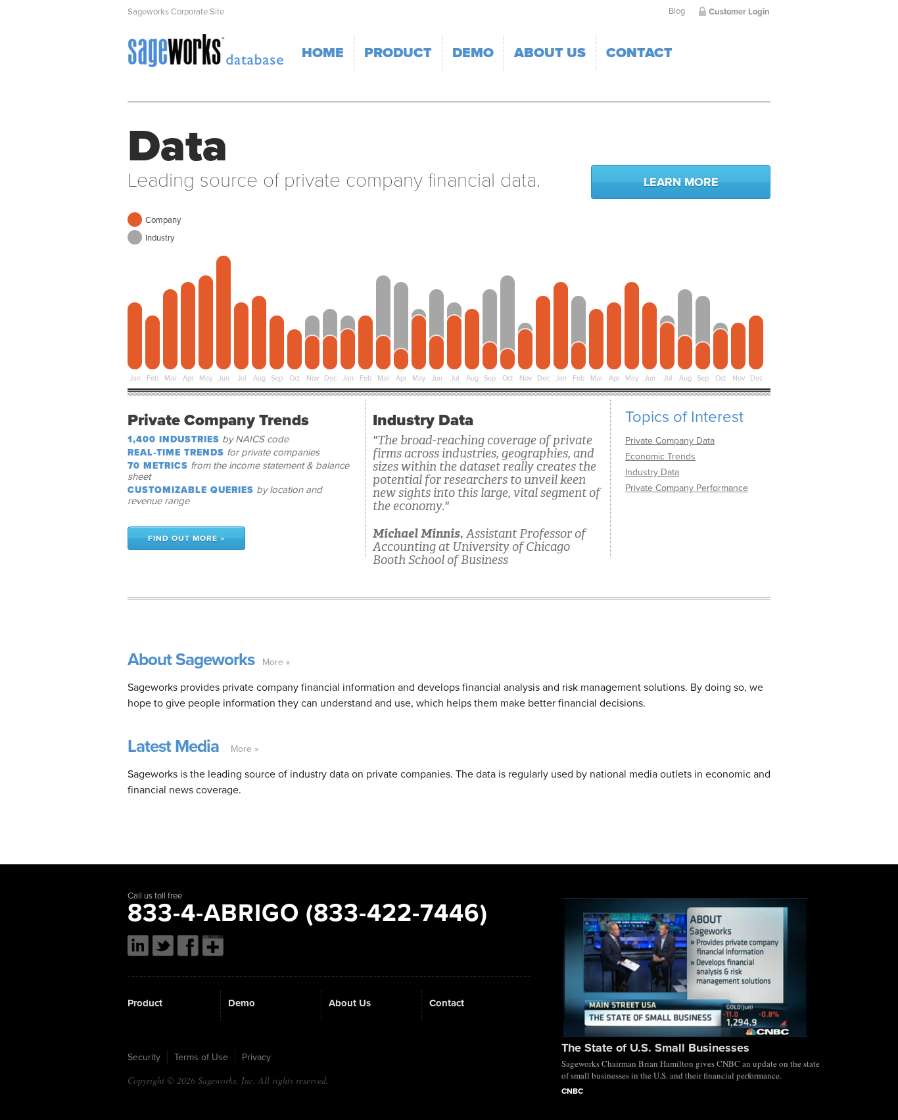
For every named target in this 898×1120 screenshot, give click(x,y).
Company (163, 220)
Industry (159, 238)
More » (276, 662)
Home (323, 53)
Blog (677, 11)
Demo (241, 1003)
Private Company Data (670, 440)
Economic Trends (660, 456)
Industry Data (652, 472)
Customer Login (739, 12)
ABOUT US (550, 53)
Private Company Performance (686, 488)
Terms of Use (201, 1057)
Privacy (256, 1057)
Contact (639, 53)
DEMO (473, 53)
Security (144, 1057)
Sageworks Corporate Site (176, 11)
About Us (350, 1003)
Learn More (681, 182)
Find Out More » (186, 538)
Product (398, 53)
